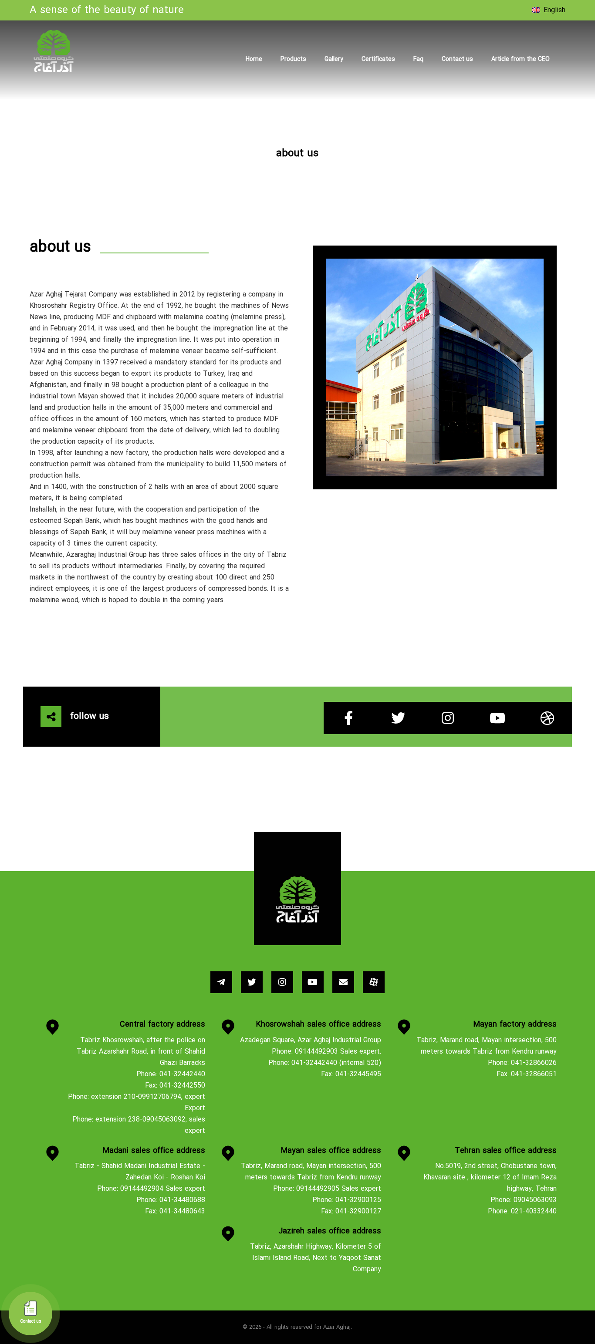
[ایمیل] (343, 982)
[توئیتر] (252, 982)
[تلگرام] (221, 982)
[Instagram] (448, 718)
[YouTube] (497, 718)
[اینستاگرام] (282, 982)
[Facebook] (348, 718)
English (554, 10)
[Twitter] (398, 718)
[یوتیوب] (313, 982)
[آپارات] (374, 982)
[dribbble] (547, 718)
